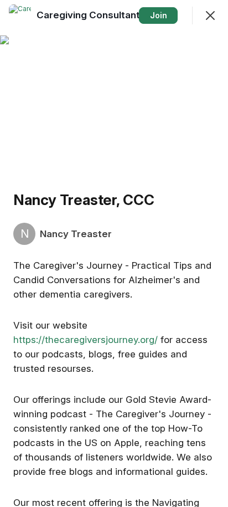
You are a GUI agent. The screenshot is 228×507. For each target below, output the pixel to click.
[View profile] (20, 15)
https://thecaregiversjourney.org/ (85, 339)
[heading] (92, 15)
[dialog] (114, 253)
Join (158, 15)
